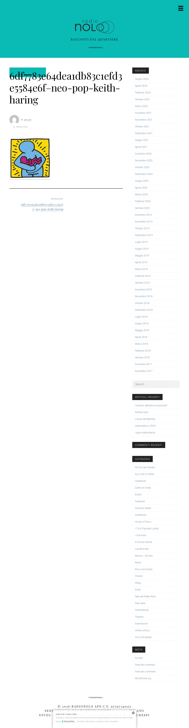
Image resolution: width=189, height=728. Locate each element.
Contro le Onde (143, 487)
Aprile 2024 (141, 85)
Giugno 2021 (141, 140)
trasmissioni (141, 623)
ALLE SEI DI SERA (144, 474)
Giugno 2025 (141, 78)
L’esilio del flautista (145, 419)
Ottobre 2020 (142, 167)
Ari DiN (28, 120)
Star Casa (140, 603)
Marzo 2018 (141, 343)
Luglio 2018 (141, 316)
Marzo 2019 (141, 269)
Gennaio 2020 (142, 208)
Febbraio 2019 (143, 275)
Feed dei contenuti (145, 664)
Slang (138, 582)
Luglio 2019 (141, 241)
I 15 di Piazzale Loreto (147, 528)
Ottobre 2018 (142, 303)
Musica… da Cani (144, 555)
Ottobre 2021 (142, 126)
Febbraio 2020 (143, 201)
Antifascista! (141, 412)
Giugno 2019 (141, 248)
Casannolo (140, 480)
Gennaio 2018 (142, 357)
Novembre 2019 (143, 221)
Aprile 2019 (141, 262)
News (138, 562)
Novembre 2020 (143, 160)
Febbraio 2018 (143, 350)
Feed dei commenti (145, 671)
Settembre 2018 (144, 309)
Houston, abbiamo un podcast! (151, 405)
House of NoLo (143, 521)
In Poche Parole (143, 542)
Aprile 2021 (141, 146)
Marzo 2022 (141, 106)
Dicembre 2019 (143, 214)
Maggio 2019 (142, 255)
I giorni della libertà (145, 432)
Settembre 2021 (144, 133)
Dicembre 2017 (143, 364)
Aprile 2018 (141, 337)
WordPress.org (143, 678)
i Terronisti (140, 535)
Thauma (139, 616)
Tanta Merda (141, 610)
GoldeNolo (140, 514)
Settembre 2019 (144, 235)
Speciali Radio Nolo (145, 596)
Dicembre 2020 (143, 153)
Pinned (138, 576)
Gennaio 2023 (142, 99)
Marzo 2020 (141, 194)
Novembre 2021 (143, 119)
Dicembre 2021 (143, 112)
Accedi (139, 657)
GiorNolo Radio (143, 508)
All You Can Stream (145, 467)
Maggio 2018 (142, 330)
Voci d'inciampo (143, 637)
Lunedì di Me (142, 548)
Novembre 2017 (143, 371)
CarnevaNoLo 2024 (145, 425)
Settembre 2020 (144, 174)
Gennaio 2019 (142, 282)
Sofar (138, 589)
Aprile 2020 (141, 187)
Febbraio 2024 (143, 92)
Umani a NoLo (142, 630)
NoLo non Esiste (143, 569)
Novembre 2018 (143, 296)
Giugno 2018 (141, 323)
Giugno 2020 (141, 180)
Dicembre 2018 (143, 289)
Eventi (138, 494)
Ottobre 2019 (142, 228)
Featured (140, 501)
